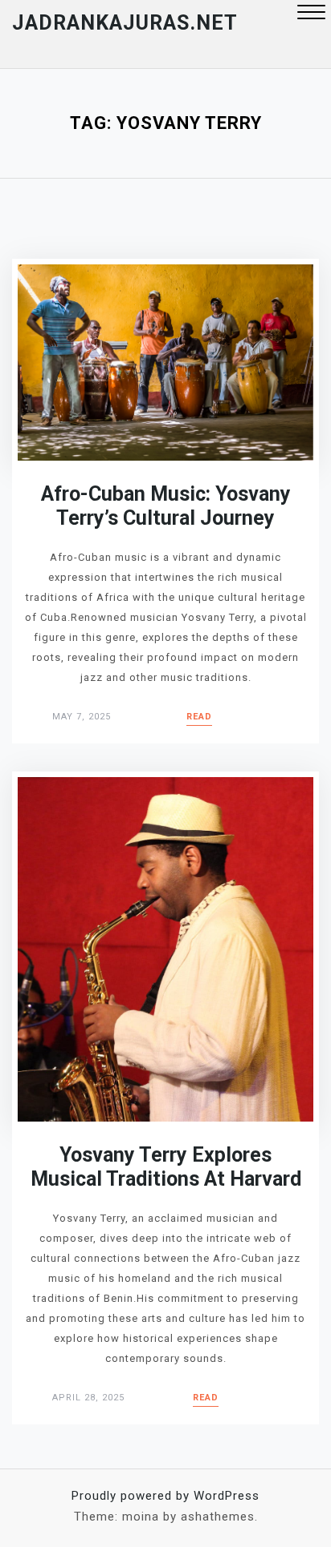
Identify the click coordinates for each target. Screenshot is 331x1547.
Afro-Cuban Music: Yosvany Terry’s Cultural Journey (166, 506)
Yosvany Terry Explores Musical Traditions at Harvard (166, 1166)
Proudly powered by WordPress (165, 1496)
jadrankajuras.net (125, 22)
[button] (311, 14)
